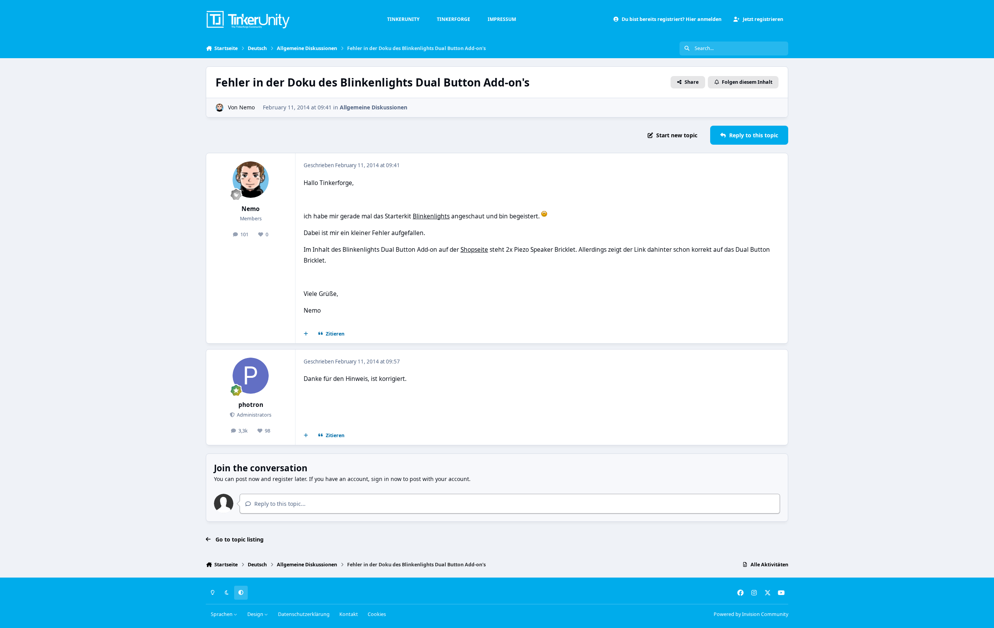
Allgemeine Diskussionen (373, 107)
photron (250, 405)
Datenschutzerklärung (304, 614)
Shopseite (474, 250)
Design (255, 614)
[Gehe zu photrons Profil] (251, 376)
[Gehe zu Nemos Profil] (219, 108)
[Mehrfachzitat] (306, 334)
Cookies (377, 614)
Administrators (253, 415)
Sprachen (222, 614)
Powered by (751, 614)
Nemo (247, 107)
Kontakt (348, 614)
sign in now (386, 479)
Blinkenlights (431, 216)
